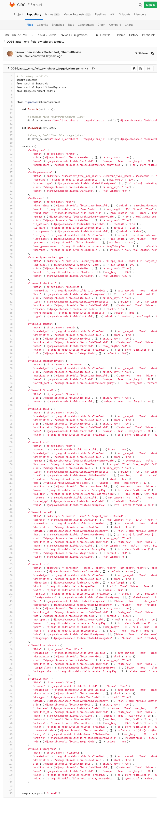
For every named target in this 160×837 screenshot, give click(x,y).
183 (10, 749)
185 (10, 756)
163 (10, 675)
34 (11, 198)
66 (11, 316)
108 (10, 471)
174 (10, 715)
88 (11, 398)
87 (11, 394)
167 (10, 690)
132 (10, 560)
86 (11, 390)
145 (10, 608)
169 (10, 697)
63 (11, 305)
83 (11, 379)
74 (11, 346)
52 (11, 264)
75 (11, 349)
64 (11, 309)
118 (10, 508)
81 (11, 372)
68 (11, 324)
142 (10, 597)
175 (10, 719)
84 (11, 383)
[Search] (140, 5)
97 (11, 431)
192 (10, 782)
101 (10, 446)
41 (11, 224)
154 (10, 641)
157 (10, 653)
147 (10, 616)
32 (11, 191)
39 (11, 216)
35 (11, 202)
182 (10, 745)
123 (10, 527)
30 (11, 183)
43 (11, 231)
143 (10, 601)
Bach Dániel (22, 56)
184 (10, 752)
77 (11, 357)
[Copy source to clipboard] (134, 68)
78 (11, 361)
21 (11, 150)
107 (10, 468)
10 (11, 109)
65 (11, 312)
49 (11, 253)
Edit (149, 68)
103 (10, 453)
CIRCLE (23, 5)
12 (11, 117)
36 (11, 205)
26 (11, 168)
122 (10, 523)
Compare (115, 24)
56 (11, 279)
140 (10, 590)
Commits (42, 24)
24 (11, 161)
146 (10, 612)
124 (10, 531)
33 (11, 194)
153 (10, 638)
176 (10, 723)
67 (11, 320)
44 (11, 235)
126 (10, 538)
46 (11, 242)
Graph (101, 24)
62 (11, 301)
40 (11, 220)
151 (10, 630)
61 (11, 298)
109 (10, 475)
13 (11, 120)
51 (11, 261)
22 (11, 154)
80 (11, 368)
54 (11, 272)
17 (11, 135)
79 (11, 364)
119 (10, 512)
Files (30, 24)
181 (10, 741)
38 (11, 213)
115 (10, 497)
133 (10, 564)
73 (11, 342)
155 (10, 645)
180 (10, 738)
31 (11, 187)
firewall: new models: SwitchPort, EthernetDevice (48, 52)
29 (11, 179)
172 (10, 708)
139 (10, 586)
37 (11, 209)
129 (10, 549)
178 (10, 730)
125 (10, 534)
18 (11, 139)
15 (11, 128)
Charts (129, 24)
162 (10, 671)
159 (10, 660)
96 (11, 427)
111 (10, 483)
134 (10, 568)
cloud (37, 5)
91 (11, 409)
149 (10, 623)
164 (10, 678)
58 (11, 287)
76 (11, 353)
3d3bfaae (141, 53)
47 (11, 246)
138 (10, 582)
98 (11, 434)
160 (10, 664)
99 (11, 438)
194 (10, 789)
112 (10, 486)
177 (10, 727)
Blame (121, 35)
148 (10, 619)
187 (10, 763)
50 (11, 257)
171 (10, 704)
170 (10, 701)
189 (10, 771)
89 (11, 401)
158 (10, 656)
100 (10, 442)
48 (11, 250)
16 (11, 131)
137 (10, 579)
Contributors (86, 24)
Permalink (148, 35)
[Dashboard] (12, 6)
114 (10, 494)
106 (10, 464)
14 (11, 124)
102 (10, 449)
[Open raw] (140, 68)
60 (11, 294)
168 (10, 693)
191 (10, 778)
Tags (71, 24)
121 (10, 520)
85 (11, 386)
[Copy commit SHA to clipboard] (152, 53)
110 (10, 479)
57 (11, 283)
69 (11, 327)
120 (10, 516)
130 (10, 553)
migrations (80, 35)
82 (11, 375)
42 (11, 227)
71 (11, 335)
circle (52, 35)
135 (10, 571)
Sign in (150, 4)
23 (11, 157)
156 (10, 649)
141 (10, 593)
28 (11, 176)
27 (11, 172)
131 (10, 556)
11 (11, 113)
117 (10, 505)
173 (10, 712)
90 (11, 405)
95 (11, 423)
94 (11, 420)
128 (10, 545)
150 (10, 627)
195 (10, 793)
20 (11, 146)
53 (11, 268)
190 (10, 775)
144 (10, 605)
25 (11, 165)
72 (11, 338)
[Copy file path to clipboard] (93, 68)
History (133, 35)
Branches (58, 24)
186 (10, 760)
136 (10, 575)
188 (10, 767)
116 (10, 501)
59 (11, 290)
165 (10, 682)
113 (10, 490)
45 (11, 239)
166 (10, 686)
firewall (65, 35)
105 (10, 460)
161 (10, 667)
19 (11, 142)
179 (10, 734)
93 (11, 416)
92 (11, 412)
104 (10, 457)
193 (10, 786)
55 (11, 276)
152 (10, 634)
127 (10, 542)
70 (11, 331)
